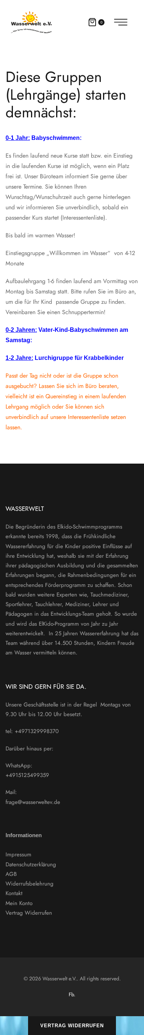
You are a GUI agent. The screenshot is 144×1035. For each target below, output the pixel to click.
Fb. (72, 994)
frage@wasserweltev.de (33, 802)
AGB (11, 874)
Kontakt (14, 893)
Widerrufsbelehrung (30, 884)
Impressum (18, 854)
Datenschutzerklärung (31, 864)
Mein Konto (19, 903)
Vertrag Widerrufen (29, 913)
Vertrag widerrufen (72, 1025)
